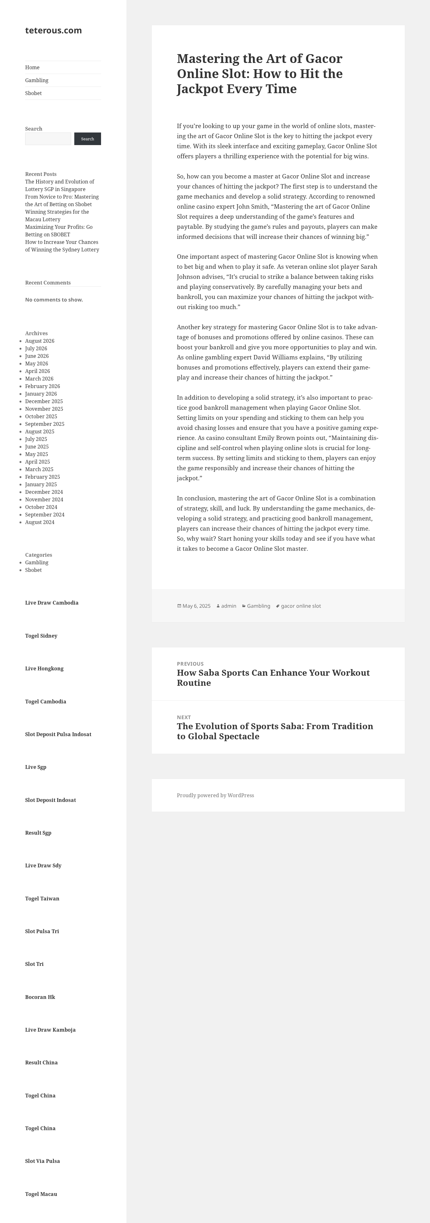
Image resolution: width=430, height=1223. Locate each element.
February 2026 (42, 386)
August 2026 (39, 340)
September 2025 (45, 423)
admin (228, 605)
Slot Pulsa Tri (42, 931)
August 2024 (39, 522)
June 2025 (37, 446)
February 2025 (42, 476)
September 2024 (45, 514)
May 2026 (36, 363)
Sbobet (33, 93)
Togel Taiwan (42, 898)
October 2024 (41, 507)
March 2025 (39, 469)
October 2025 (41, 416)
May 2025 (36, 454)
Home (32, 67)
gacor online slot (301, 605)
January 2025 (41, 484)
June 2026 (37, 355)
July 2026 (36, 348)
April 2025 (37, 461)
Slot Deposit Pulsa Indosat (58, 734)
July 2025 (36, 439)
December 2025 (44, 401)
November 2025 (44, 408)
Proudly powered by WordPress (215, 795)
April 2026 (37, 371)
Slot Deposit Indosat (50, 800)
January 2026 (41, 393)
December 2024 (44, 491)
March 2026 (39, 378)
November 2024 (44, 499)
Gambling (36, 80)
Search (33, 128)
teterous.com (53, 30)
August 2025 (39, 431)
